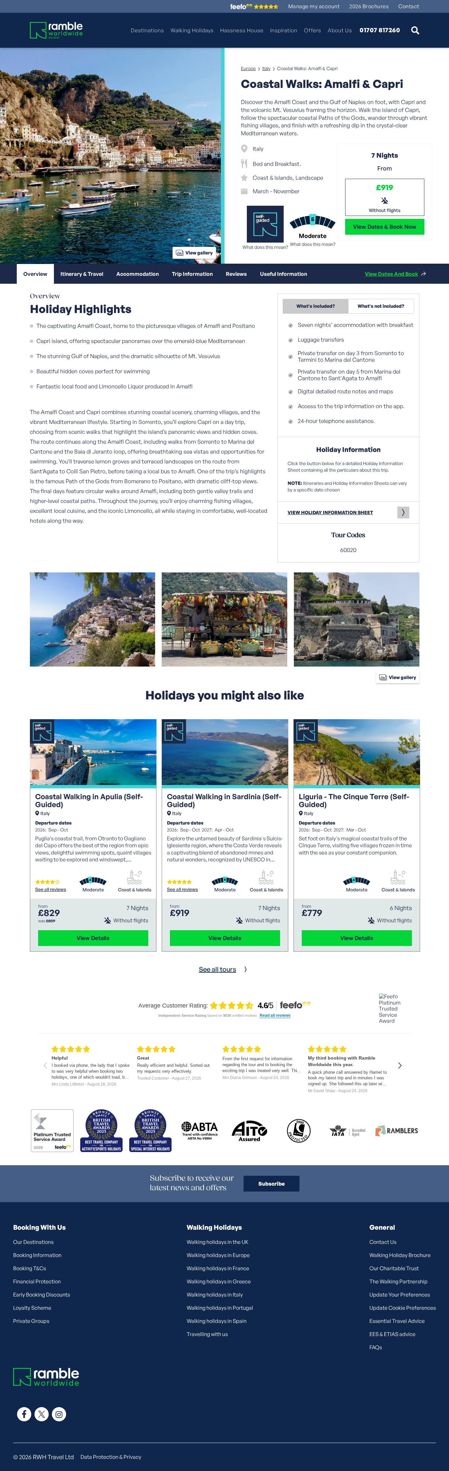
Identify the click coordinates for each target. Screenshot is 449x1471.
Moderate (93, 889)
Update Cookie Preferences (402, 1307)
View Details (93, 937)
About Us (340, 30)
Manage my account (314, 6)
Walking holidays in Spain (217, 1321)
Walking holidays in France (218, 1268)
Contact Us (382, 1242)
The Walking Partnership (398, 1281)
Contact (408, 6)
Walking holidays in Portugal (220, 1307)
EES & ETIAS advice (392, 1334)
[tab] (35, 274)
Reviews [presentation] (236, 274)
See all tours (217, 969)
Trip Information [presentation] (192, 274)
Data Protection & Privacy (111, 1457)
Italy (266, 68)
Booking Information (37, 1255)
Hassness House (242, 30)
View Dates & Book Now (384, 226)
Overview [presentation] (35, 274)
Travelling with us (207, 1334)
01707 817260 (380, 30)
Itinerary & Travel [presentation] (81, 274)
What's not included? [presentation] (381, 306)
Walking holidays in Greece (219, 1281)
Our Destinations (33, 1242)
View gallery (199, 252)
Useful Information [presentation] (283, 274)
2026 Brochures (369, 6)
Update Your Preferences (399, 1294)
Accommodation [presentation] (137, 274)
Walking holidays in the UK (217, 1242)
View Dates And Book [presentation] (391, 274)
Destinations (147, 30)
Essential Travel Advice (397, 1321)
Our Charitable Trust (394, 1268)
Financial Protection (37, 1281)
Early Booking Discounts (41, 1294)
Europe (248, 68)
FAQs (375, 1347)
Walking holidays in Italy (215, 1294)
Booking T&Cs (29, 1268)
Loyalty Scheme (32, 1307)
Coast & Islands (134, 889)
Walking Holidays (192, 30)
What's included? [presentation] (315, 306)
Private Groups (31, 1321)
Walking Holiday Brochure (400, 1255)
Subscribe (271, 1183)
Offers (312, 30)
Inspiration (283, 30)
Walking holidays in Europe (218, 1255)
